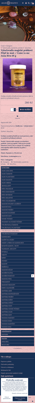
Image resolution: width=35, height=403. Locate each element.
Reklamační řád (6, 370)
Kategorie (6, 162)
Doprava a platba (6, 361)
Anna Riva (13, 164)
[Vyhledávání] (29, 3)
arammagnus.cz (18, 348)
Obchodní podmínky (7, 364)
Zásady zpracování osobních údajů (12, 373)
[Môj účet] (26, 3)
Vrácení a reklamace (7, 367)
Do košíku (26, 109)
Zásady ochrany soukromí (19, 393)
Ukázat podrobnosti (6, 397)
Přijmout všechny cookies (20, 399)
